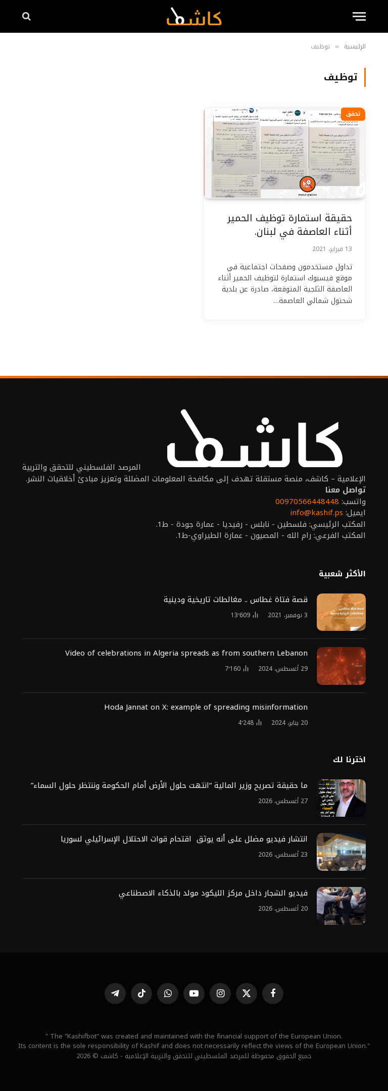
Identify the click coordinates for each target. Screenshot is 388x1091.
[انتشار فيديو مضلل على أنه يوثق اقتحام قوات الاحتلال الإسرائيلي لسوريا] (341, 852)
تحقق (353, 114)
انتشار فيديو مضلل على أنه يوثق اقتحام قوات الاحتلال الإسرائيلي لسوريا (184, 839)
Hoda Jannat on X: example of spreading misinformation (206, 707)
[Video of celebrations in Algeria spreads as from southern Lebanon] (341, 666)
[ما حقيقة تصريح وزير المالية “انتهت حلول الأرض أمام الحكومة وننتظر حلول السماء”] (341, 798)
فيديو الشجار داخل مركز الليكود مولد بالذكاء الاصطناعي (213, 893)
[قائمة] (359, 16)
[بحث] (27, 16)
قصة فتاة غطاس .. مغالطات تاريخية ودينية (236, 599)
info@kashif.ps (316, 513)
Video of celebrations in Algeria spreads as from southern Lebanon (186, 653)
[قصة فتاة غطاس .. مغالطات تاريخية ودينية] (341, 612)
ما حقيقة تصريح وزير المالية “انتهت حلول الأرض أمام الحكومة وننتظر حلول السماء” (169, 785)
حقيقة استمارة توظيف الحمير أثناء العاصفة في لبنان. (289, 225)
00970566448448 (307, 501)
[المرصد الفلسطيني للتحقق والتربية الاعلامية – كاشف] (194, 16)
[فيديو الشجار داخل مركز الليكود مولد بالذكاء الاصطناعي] (341, 906)
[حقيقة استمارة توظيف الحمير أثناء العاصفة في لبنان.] (284, 153)
